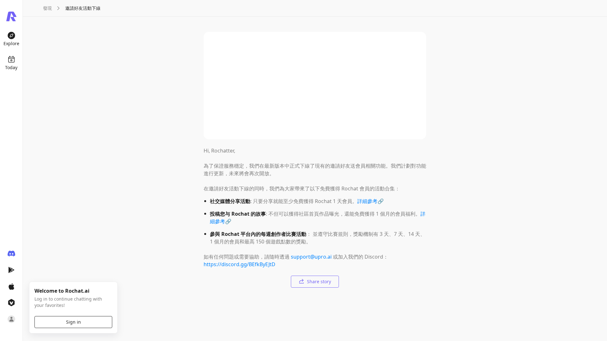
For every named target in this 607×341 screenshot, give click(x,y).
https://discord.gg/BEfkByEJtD (239, 264)
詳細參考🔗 (370, 201)
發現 (47, 8)
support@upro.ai (311, 256)
